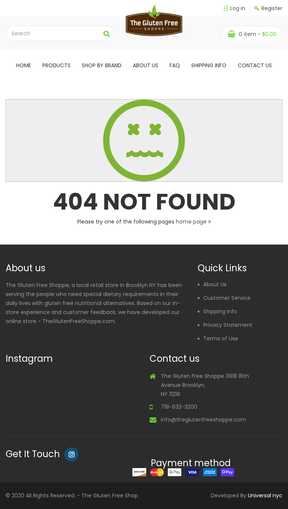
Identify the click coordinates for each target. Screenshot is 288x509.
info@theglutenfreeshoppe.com (203, 419)
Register (271, 8)
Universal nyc (265, 495)
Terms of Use (220, 338)
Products (56, 65)
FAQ (175, 65)
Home (23, 65)
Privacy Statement (227, 325)
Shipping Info (208, 65)
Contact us (255, 65)
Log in (237, 8)
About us (145, 65)
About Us (214, 284)
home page (192, 221)
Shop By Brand (102, 65)
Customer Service (226, 298)
